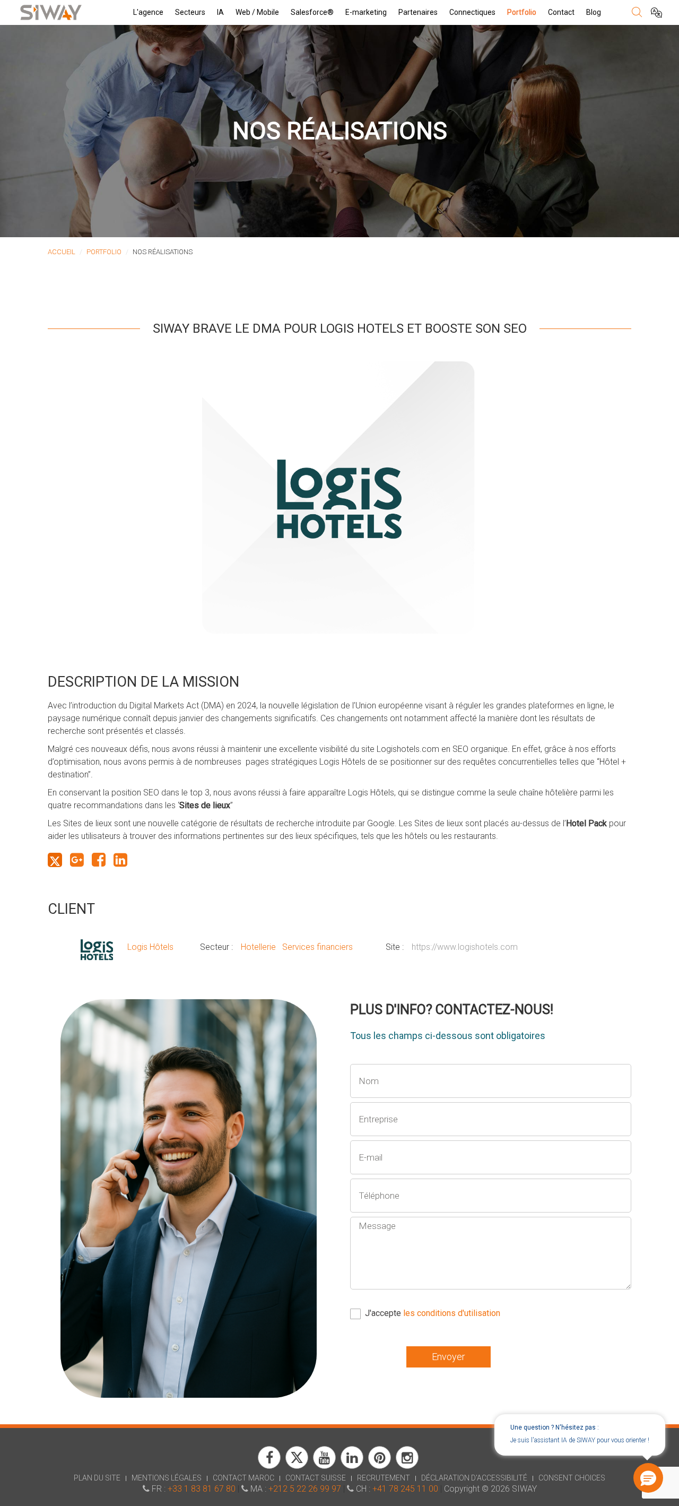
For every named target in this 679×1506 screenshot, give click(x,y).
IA (220, 12)
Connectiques (472, 12)
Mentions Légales (167, 1478)
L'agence (148, 12)
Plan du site (97, 1478)
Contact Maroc (243, 1478)
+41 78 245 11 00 (405, 1489)
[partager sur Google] (77, 860)
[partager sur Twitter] (55, 860)
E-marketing (366, 12)
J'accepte (432, 1313)
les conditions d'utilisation (451, 1313)
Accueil (61, 252)
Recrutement (383, 1478)
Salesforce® (312, 12)
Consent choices (571, 1478)
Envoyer (448, 1356)
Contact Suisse (315, 1478)
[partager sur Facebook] (99, 860)
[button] (648, 1478)
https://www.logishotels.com (465, 947)
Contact (561, 12)
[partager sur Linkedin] (120, 860)
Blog (593, 12)
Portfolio (521, 12)
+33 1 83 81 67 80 (202, 1489)
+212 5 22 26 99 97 (304, 1489)
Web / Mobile (257, 12)
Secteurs (190, 12)
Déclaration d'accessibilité (474, 1478)
